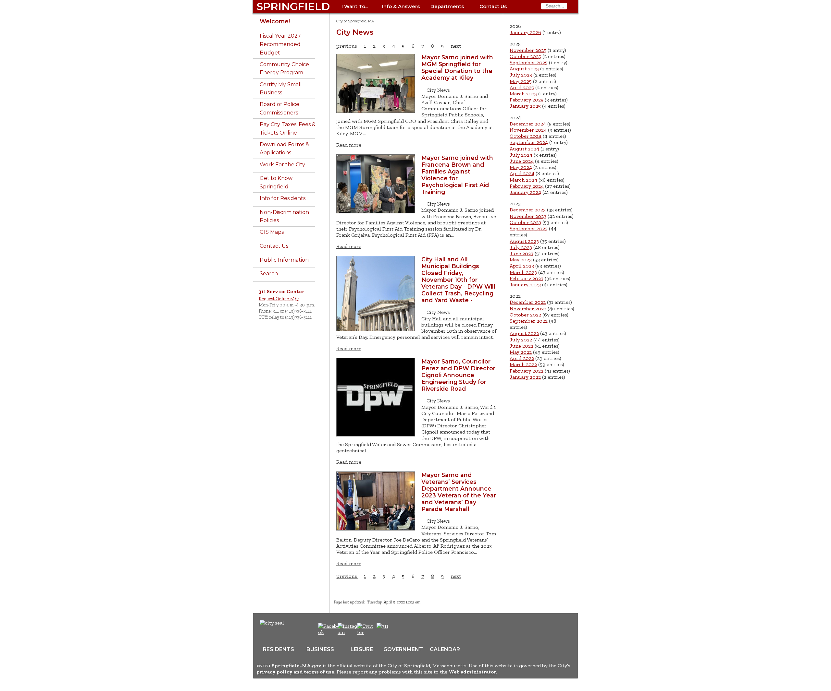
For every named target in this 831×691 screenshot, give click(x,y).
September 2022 (529, 321)
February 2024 (527, 186)
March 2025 (523, 93)
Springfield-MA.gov (296, 665)
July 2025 (521, 75)
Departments (447, 6)
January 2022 (525, 377)
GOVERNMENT (403, 649)
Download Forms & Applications (284, 148)
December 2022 (528, 302)
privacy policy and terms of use (295, 672)
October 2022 (525, 315)
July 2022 (521, 340)
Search (269, 273)
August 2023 (524, 241)
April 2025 (522, 87)
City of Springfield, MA (355, 21)
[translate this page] (402, 629)
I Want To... (354, 6)
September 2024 (529, 142)
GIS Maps (272, 232)
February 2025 (526, 100)
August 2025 (524, 69)
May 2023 (521, 259)
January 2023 (525, 284)
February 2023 (526, 278)
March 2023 (523, 272)
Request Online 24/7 (279, 299)
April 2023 (522, 266)
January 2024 (525, 192)
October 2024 (525, 136)
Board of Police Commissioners (279, 108)
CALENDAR (445, 649)
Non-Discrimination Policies (284, 216)
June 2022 (521, 346)
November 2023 (528, 216)
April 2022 (522, 358)
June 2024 (522, 161)
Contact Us (493, 6)
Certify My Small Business (281, 88)
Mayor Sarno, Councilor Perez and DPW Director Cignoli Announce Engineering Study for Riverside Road (458, 375)
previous (347, 46)
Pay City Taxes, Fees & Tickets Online (288, 128)
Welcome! (275, 21)
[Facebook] (329, 632)
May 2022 (521, 352)
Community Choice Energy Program (284, 68)
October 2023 (525, 222)
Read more (348, 145)
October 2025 (525, 56)
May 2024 (521, 167)
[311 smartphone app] (382, 626)
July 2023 (521, 247)
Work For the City (282, 164)
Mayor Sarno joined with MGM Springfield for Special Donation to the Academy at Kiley (457, 67)
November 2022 (528, 308)
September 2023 (529, 228)
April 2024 (522, 173)
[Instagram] (349, 632)
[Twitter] (366, 632)
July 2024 (521, 155)
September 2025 (529, 62)
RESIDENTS (278, 649)
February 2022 (526, 371)
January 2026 (525, 32)
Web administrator (472, 672)
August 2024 (524, 149)
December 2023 (528, 210)
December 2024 (528, 124)
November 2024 (528, 130)
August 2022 (524, 333)
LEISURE (362, 649)
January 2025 (525, 106)
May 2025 (521, 81)
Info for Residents (282, 198)
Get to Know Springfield (276, 182)
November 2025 (528, 50)
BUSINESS (320, 649)
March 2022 (523, 364)
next (456, 46)
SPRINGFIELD (293, 6)
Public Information (284, 260)
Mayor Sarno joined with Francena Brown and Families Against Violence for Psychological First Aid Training (457, 174)
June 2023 (521, 253)
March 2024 (523, 180)
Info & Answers (401, 6)
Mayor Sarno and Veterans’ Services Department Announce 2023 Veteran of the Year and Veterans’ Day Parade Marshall (458, 491)
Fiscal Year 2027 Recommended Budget (280, 44)
